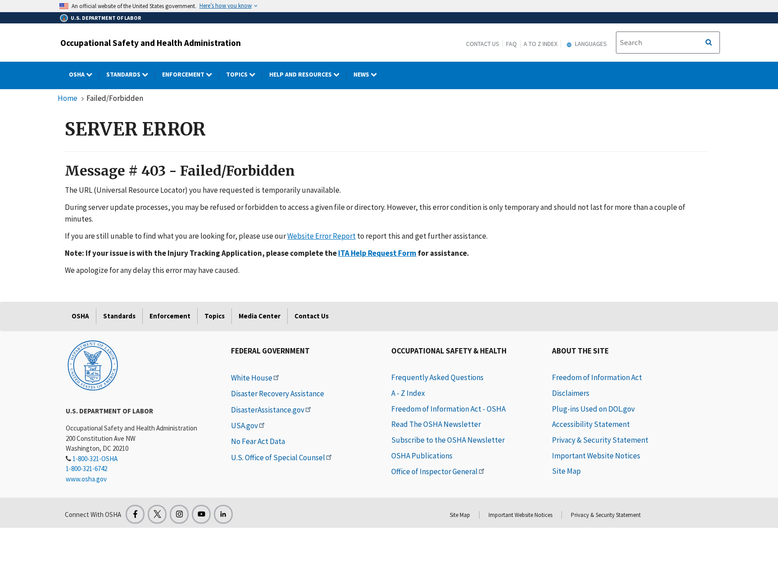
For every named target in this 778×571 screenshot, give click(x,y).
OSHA (77, 74)
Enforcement (184, 74)
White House (251, 378)
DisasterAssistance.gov (267, 410)
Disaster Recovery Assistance (277, 394)
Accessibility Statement (591, 424)
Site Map (566, 471)
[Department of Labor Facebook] (135, 514)
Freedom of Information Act (597, 377)
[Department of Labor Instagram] (179, 514)
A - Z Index (408, 393)
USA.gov (244, 426)
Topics (237, 74)
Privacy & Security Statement (600, 440)
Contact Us (482, 44)
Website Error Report (321, 236)
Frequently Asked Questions (437, 377)
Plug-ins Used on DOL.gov (593, 409)
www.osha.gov (86, 479)
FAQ (511, 44)
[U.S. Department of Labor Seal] (93, 365)
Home (67, 98)
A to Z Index (540, 44)
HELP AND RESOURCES (301, 74)
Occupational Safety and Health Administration (150, 42)
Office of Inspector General (434, 471)
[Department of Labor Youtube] (201, 514)
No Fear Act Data (258, 441)
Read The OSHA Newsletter (436, 424)
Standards (124, 74)
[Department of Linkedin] (223, 514)
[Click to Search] (708, 43)
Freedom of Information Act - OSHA (448, 409)
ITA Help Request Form (377, 253)
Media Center (259, 316)
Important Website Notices (596, 456)
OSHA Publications (421, 456)
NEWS (362, 74)
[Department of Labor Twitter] (157, 514)
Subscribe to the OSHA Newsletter (448, 440)
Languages (590, 44)
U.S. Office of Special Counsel (278, 457)
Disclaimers (570, 393)
